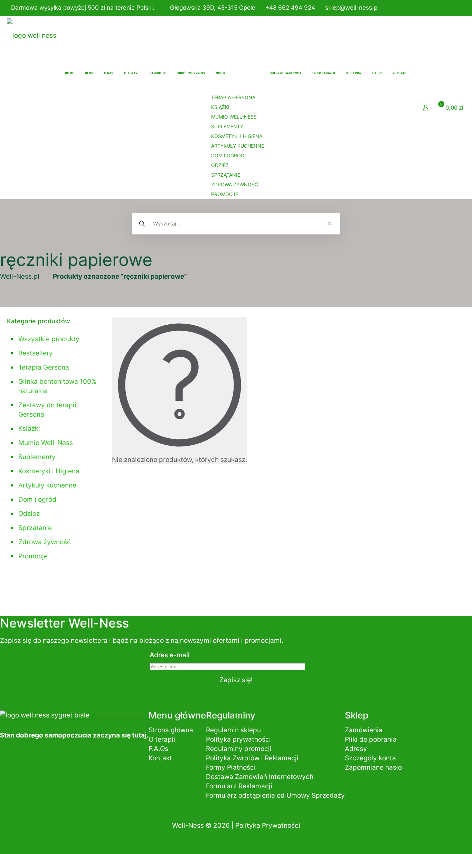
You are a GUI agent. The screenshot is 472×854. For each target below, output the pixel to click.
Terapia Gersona (43, 367)
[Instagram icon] (457, 8)
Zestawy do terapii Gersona (47, 409)
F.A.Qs (158, 749)
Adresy (356, 749)
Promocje (33, 556)
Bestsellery (35, 353)
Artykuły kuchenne (47, 485)
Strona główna (171, 730)
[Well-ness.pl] (31, 35)
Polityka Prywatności (267, 825)
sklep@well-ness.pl (352, 7)
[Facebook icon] (448, 8)
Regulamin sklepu (233, 730)
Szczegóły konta (370, 758)
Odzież (29, 514)
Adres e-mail (170, 655)
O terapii (162, 739)
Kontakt (160, 758)
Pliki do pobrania (371, 739)
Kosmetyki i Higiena (48, 471)
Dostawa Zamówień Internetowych (259, 777)
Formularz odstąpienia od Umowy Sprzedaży (275, 795)
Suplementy (37, 457)
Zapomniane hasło (373, 767)
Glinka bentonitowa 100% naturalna (57, 386)
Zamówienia (364, 730)
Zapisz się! (236, 680)
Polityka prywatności (238, 739)
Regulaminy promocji (239, 749)
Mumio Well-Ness (45, 443)
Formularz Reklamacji (239, 786)
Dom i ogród (37, 499)
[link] (329, 224)
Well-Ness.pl (19, 276)
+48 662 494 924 (290, 7)
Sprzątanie (35, 528)
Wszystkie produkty (48, 339)
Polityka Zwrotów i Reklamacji (252, 758)
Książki (29, 429)
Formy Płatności (231, 767)
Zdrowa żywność (44, 542)
